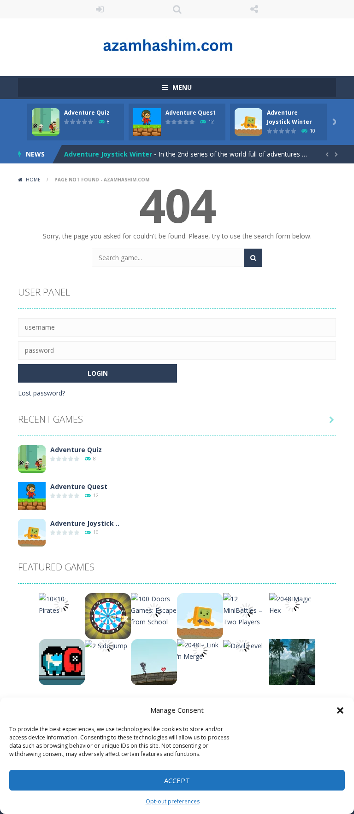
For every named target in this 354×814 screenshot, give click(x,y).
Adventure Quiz (87, 112)
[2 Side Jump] (106, 644)
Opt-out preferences (173, 801)
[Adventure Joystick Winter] (32, 532)
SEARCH (177, 9)
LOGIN (100, 9)
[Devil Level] (243, 644)
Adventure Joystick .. (84, 523)
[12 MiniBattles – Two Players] (246, 609)
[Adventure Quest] (32, 495)
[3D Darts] (108, 615)
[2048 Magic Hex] (292, 603)
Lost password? (41, 393)
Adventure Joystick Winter (108, 154)
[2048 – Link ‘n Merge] (200, 649)
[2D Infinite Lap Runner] (154, 661)
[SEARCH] (253, 258)
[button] (340, 710)
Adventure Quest (190, 112)
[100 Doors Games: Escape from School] (154, 609)
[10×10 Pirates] (62, 603)
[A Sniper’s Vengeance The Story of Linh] (292, 661)
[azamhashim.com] (177, 43)
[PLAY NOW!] (45, 121)
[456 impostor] (62, 661)
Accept (177, 780)
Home (33, 179)
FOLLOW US (254, 9)
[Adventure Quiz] (32, 458)
